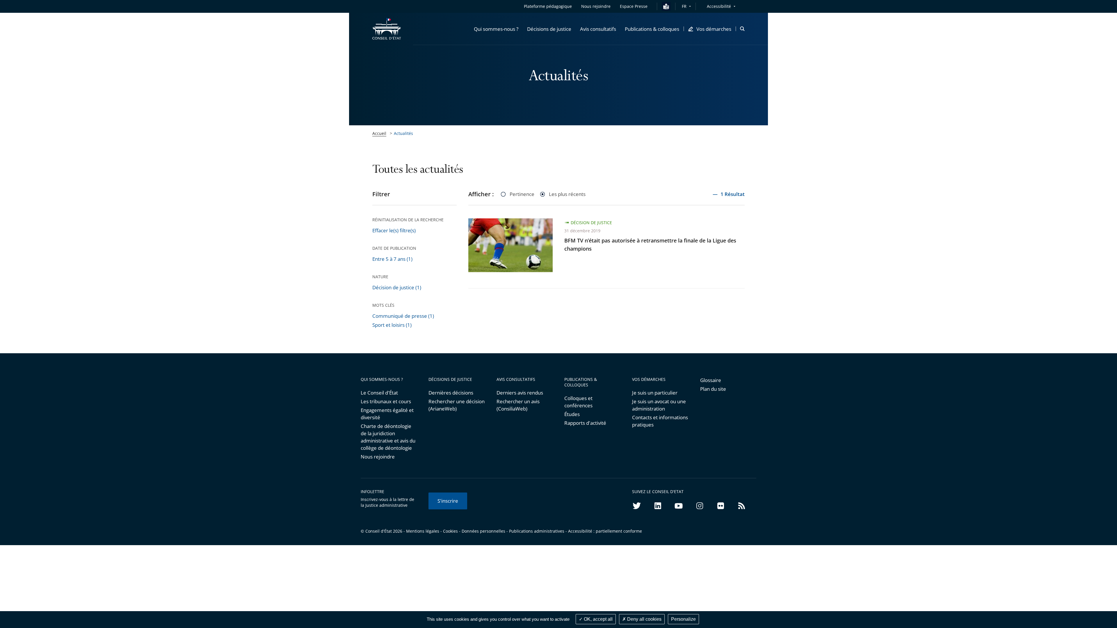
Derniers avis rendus (520, 392)
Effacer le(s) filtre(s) (394, 230)
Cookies (450, 531)
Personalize (683, 619)
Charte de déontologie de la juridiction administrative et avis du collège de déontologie (388, 437)
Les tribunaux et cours (386, 401)
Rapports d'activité (585, 423)
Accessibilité (719, 6)
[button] (496, 29)
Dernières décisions (450, 392)
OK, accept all (598, 619)
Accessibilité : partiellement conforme (605, 531)
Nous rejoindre (378, 456)
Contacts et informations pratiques (660, 421)
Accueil (379, 133)
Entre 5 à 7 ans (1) (392, 259)
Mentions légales (422, 531)
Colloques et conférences (578, 402)
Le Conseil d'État (379, 392)
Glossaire (710, 380)
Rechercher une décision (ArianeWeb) (456, 405)
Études (572, 414)
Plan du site (713, 389)
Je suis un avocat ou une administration (659, 405)
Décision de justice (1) (396, 287)
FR (684, 6)
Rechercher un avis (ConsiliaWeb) (518, 405)
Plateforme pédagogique (548, 6)
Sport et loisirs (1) (392, 325)
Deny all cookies (643, 619)
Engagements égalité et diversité (387, 414)
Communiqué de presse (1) (403, 316)
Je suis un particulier (654, 392)
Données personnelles (483, 531)
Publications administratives (536, 531)
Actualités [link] (403, 133)
